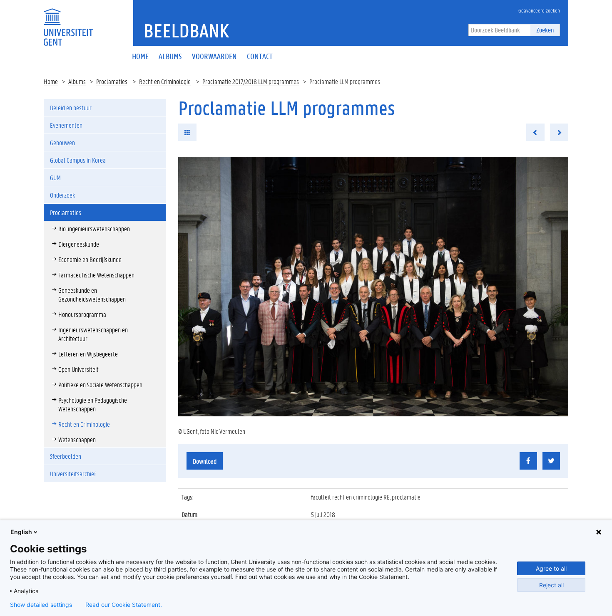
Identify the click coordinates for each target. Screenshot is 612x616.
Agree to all (551, 568)
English (21, 531)
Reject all (551, 585)
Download (204, 461)
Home (51, 81)
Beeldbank (186, 30)
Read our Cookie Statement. (123, 604)
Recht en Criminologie (165, 81)
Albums (77, 81)
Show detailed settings (41, 604)
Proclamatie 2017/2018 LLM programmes (250, 81)
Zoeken (545, 29)
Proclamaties (111, 81)
